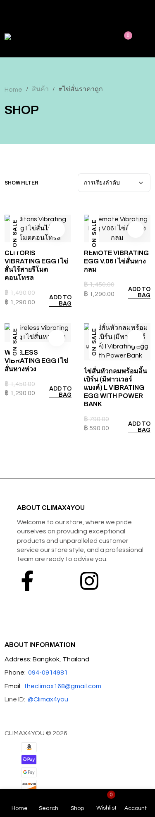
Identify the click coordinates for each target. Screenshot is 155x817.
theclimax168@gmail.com (62, 686)
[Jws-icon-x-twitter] (58, 581)
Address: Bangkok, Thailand (47, 659)
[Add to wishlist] (56, 229)
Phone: (15, 672)
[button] (56, 300)
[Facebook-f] (27, 581)
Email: (13, 686)
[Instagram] (89, 581)
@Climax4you (48, 699)
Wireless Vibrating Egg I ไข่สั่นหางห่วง (36, 360)
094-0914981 (48, 672)
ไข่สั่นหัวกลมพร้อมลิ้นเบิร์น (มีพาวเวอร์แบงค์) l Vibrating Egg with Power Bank (115, 387)
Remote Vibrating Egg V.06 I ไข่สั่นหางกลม (116, 261)
